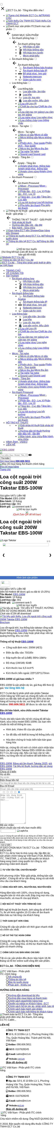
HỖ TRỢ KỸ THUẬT (17, 422)
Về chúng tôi (15, 976)
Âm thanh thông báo (22, 59)
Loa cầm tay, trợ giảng (33, 338)
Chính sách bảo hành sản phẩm (25, 1009)
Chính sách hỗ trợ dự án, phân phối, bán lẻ (31, 1006)
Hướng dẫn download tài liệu (24, 995)
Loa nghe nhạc (45, 117)
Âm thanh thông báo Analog (37, 67)
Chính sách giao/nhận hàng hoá (25, 1001)
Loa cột (32, 103)
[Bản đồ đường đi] (16, 1062)
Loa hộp (27, 94)
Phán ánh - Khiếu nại (19, 985)
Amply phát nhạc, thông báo (33, 168)
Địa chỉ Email (7, 786)
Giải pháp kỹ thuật (21, 222)
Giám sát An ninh (32, 79)
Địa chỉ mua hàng (9, 466)
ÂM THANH (12, 276)
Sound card (39, 154)
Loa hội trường (45, 202)
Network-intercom (32, 76)
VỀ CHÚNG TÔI (14, 273)
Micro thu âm (41, 148)
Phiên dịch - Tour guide (35, 144)
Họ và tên (5, 774)
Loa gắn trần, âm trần (34, 91)
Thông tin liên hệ (17, 979)
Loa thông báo (19, 83)
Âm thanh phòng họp (23, 38)
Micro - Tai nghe (20, 126)
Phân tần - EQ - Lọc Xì (34, 193)
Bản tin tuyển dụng (18, 982)
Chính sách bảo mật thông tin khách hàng (30, 1011)
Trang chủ (5, 469)
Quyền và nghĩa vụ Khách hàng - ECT (28, 1003)
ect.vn (21, 1059)
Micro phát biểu (31, 55)
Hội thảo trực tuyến (33, 52)
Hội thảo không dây (33, 49)
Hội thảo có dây (31, 46)
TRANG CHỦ (13, 270)
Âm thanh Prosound (22, 177)
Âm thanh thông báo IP (35, 70)
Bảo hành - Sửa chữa (23, 228)
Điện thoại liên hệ (9, 780)
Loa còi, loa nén (31, 97)
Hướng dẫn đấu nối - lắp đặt (27, 225)
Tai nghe (34, 151)
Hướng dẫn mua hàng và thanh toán (27, 998)
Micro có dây (41, 134)
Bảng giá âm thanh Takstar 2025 (30, 763)
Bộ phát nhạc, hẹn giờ (34, 73)
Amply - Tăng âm (21, 157)
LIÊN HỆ (10, 444)
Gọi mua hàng (15, 461)
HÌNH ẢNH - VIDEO (16, 442)
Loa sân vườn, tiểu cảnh (36, 100)
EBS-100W (19, 594)
